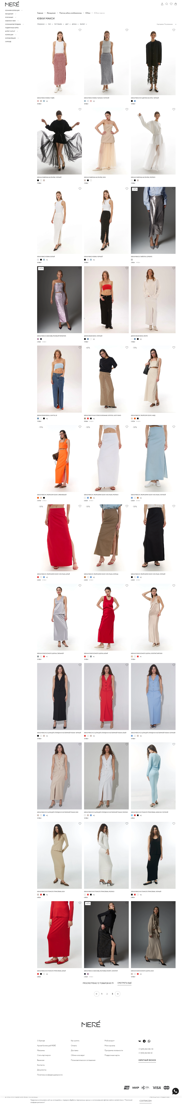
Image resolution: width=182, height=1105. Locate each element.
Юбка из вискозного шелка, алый (96, 653)
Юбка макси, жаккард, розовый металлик (51, 336)
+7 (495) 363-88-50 (145, 1049)
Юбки (87, 13)
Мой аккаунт (110, 1041)
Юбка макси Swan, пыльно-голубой (96, 98)
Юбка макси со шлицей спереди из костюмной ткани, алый (105, 733)
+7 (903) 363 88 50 (145, 1053)
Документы (41, 1070)
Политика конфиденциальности (50, 1075)
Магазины (41, 1050)
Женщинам (51, 13)
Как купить (75, 1041)
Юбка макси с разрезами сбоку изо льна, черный (148, 574)
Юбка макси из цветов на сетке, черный (145, 98)
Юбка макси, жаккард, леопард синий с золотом (101, 971)
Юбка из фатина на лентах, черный (49, 177)
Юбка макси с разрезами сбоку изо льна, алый (53, 574)
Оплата (74, 1045)
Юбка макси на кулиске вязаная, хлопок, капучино (102, 415)
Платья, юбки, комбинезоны (70, 13)
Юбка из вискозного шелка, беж (142, 971)
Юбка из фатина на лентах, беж (95, 177)
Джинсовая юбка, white (139, 336)
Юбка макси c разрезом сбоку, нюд (143, 415)
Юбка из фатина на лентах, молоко (143, 177)
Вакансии (40, 1060)
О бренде (8, 42)
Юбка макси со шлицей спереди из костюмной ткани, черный (59, 733)
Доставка (74, 1050)
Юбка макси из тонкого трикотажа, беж (51, 892)
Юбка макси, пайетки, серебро (141, 257)
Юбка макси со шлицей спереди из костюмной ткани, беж (57, 812)
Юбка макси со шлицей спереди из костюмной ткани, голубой (153, 733)
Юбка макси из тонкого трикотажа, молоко (99, 892)
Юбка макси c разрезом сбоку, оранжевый (51, 495)
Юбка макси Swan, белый (46, 257)
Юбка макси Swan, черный (93, 257)
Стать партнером (44, 1055)
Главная (40, 13)
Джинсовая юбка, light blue (47, 415)
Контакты (41, 1065)
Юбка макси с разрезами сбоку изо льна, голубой (148, 495)
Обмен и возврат (78, 1055)
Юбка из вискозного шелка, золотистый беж (146, 653)
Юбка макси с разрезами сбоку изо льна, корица (101, 574)
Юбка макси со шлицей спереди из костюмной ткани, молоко (106, 812)
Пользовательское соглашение (83, 1060)
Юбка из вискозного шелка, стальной (50, 653)
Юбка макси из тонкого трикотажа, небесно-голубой (149, 812)
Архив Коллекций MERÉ (46, 1045)
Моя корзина (110, 1045)
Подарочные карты (12, 28)
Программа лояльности (114, 1050)
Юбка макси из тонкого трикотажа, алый (51, 971)
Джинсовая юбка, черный (93, 336)
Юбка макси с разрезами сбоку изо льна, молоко (101, 495)
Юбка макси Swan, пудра (45, 98)
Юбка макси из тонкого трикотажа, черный (146, 892)
